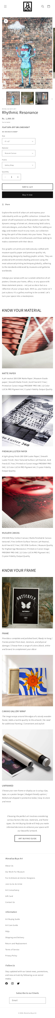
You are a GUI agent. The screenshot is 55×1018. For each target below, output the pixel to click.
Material (5, 148)
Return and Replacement (16, 943)
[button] (5, 6)
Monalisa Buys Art (30, 1013)
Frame (4, 160)
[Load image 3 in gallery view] (41, 98)
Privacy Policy (11, 955)
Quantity (5, 172)
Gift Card (9, 896)
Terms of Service (12, 949)
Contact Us (10, 902)
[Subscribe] (43, 1000)
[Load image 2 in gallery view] (27, 98)
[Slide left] (3, 99)
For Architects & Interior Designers (20, 878)
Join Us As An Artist (13, 884)
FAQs (7, 931)
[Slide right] (52, 99)
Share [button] (7, 204)
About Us (9, 865)
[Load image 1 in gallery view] (13, 98)
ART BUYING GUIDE (28, 838)
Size (3, 136)
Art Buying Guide (12, 919)
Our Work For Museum (15, 872)
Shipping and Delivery (14, 937)
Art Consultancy (12, 890)
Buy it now (27, 194)
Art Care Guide (11, 925)
